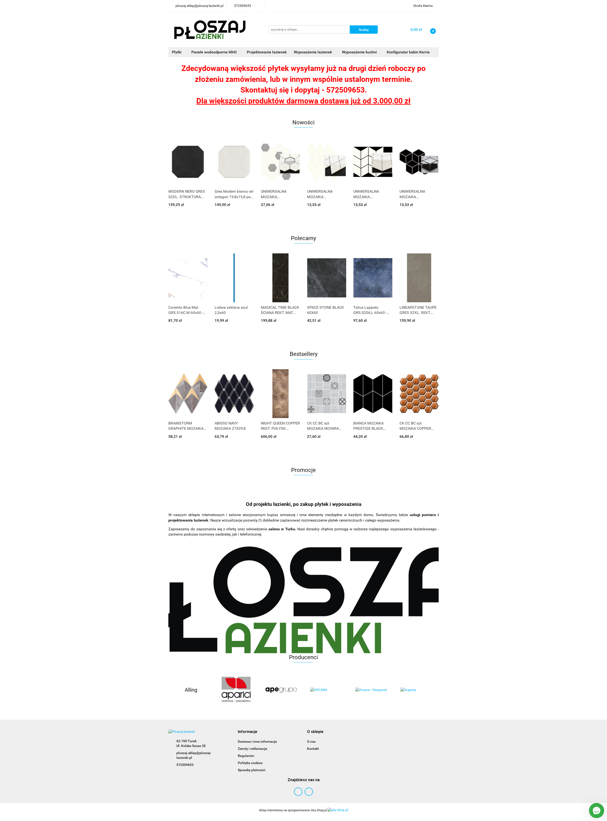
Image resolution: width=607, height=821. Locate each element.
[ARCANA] (326, 690)
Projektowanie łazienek (267, 52)
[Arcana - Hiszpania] (371, 690)
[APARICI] (235, 690)
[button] (247, 732)
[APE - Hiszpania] (281, 690)
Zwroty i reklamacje (252, 749)
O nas (311, 741)
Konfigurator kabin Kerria (408, 52)
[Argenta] (416, 690)
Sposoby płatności (251, 770)
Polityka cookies (250, 763)
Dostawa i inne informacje (257, 741)
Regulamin (246, 756)
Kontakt (313, 749)
